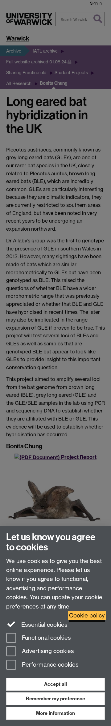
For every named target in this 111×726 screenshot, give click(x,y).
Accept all (55, 684)
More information (55, 713)
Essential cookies (44, 624)
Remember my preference (55, 699)
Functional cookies (45, 637)
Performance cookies (49, 664)
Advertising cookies (47, 651)
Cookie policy (87, 615)
